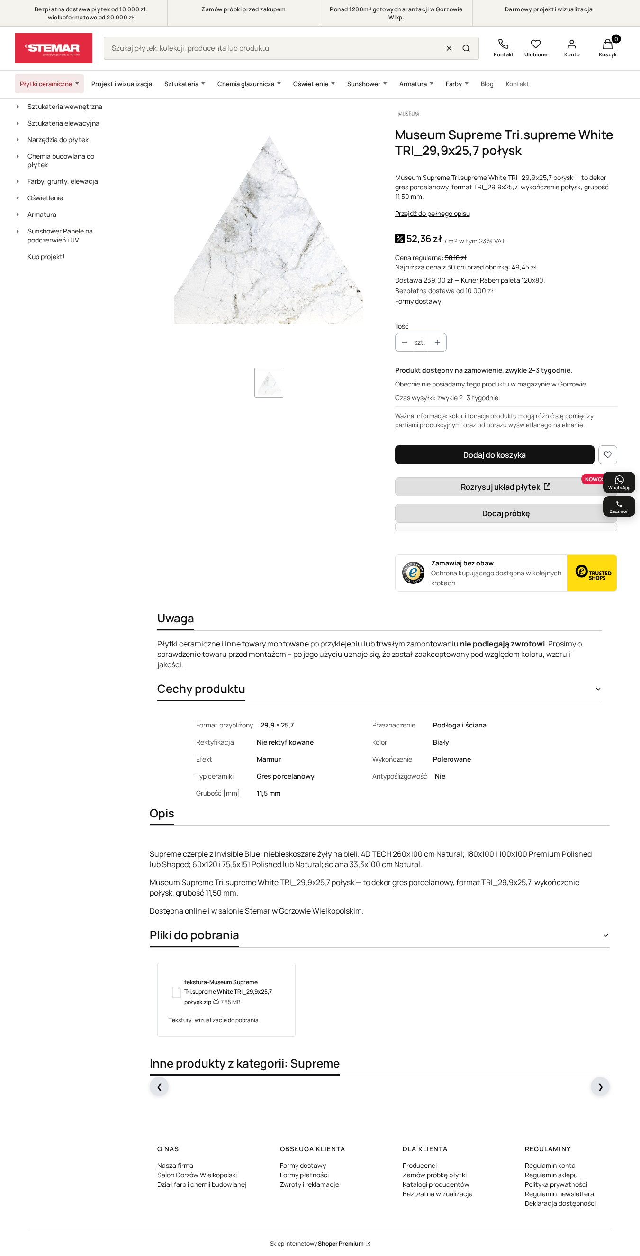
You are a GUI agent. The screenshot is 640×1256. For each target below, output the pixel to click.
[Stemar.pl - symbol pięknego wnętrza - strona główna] (53, 48)
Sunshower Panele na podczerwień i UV (60, 235)
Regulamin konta (550, 1165)
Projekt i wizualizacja (121, 84)
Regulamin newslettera (559, 1193)
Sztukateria (181, 84)
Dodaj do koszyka (494, 454)
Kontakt (517, 84)
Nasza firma (175, 1165)
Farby (454, 84)
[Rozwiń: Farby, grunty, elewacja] (17, 181)
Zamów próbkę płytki (435, 1174)
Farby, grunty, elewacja (62, 181)
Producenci (420, 1165)
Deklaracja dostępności (560, 1203)
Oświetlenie (310, 84)
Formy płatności (304, 1174)
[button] (466, 48)
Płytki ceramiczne (46, 84)
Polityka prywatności (556, 1184)
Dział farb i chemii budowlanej (202, 1184)
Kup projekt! (46, 256)
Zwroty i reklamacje (309, 1184)
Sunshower (363, 84)
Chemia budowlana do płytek (60, 161)
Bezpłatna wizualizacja (438, 1193)
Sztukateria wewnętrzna (64, 106)
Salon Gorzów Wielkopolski (197, 1174)
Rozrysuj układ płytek (500, 487)
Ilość (402, 326)
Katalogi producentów (436, 1184)
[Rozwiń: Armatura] (17, 214)
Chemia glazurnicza (245, 84)
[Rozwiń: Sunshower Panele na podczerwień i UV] (17, 231)
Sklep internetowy (317, 1243)
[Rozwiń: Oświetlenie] (17, 198)
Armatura (413, 84)
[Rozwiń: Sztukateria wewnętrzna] (17, 107)
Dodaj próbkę (506, 513)
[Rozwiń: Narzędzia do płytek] (17, 140)
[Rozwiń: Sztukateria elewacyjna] (17, 123)
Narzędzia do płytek (58, 139)
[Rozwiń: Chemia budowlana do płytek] (17, 156)
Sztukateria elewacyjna (63, 122)
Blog (487, 84)
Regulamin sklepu (551, 1174)
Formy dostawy (418, 300)
